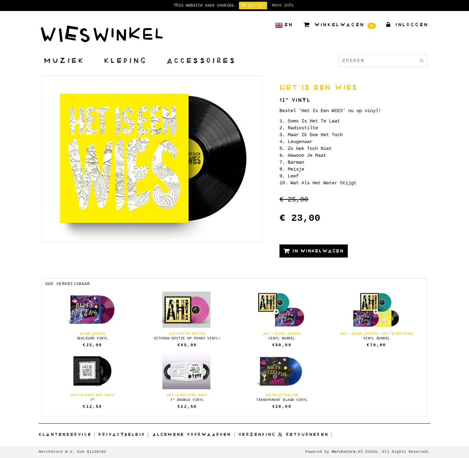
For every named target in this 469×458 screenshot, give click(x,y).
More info (283, 5)
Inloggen (410, 24)
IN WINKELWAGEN (317, 251)
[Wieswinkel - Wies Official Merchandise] (101, 34)
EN (289, 24)
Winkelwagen (343, 25)
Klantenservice (65, 434)
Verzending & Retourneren (283, 434)
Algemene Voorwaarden (191, 434)
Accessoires (202, 60)
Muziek (64, 60)
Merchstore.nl (347, 452)
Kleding (126, 60)
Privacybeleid (122, 434)
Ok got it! (253, 5)
